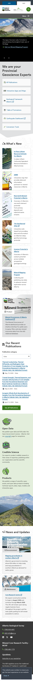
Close (5, 675)
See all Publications (11, 408)
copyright (8, 436)
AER (9, 3)
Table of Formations (14, 110)
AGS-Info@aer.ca (10, 633)
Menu (24, 16)
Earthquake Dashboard (15, 118)
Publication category (9, 352)
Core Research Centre (12, 595)
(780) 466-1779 (9, 649)
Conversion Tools (12, 127)
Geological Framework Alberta (14, 100)
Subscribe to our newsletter (11, 658)
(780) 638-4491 (9, 629)
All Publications (11, 82)
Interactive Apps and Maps (16, 91)
